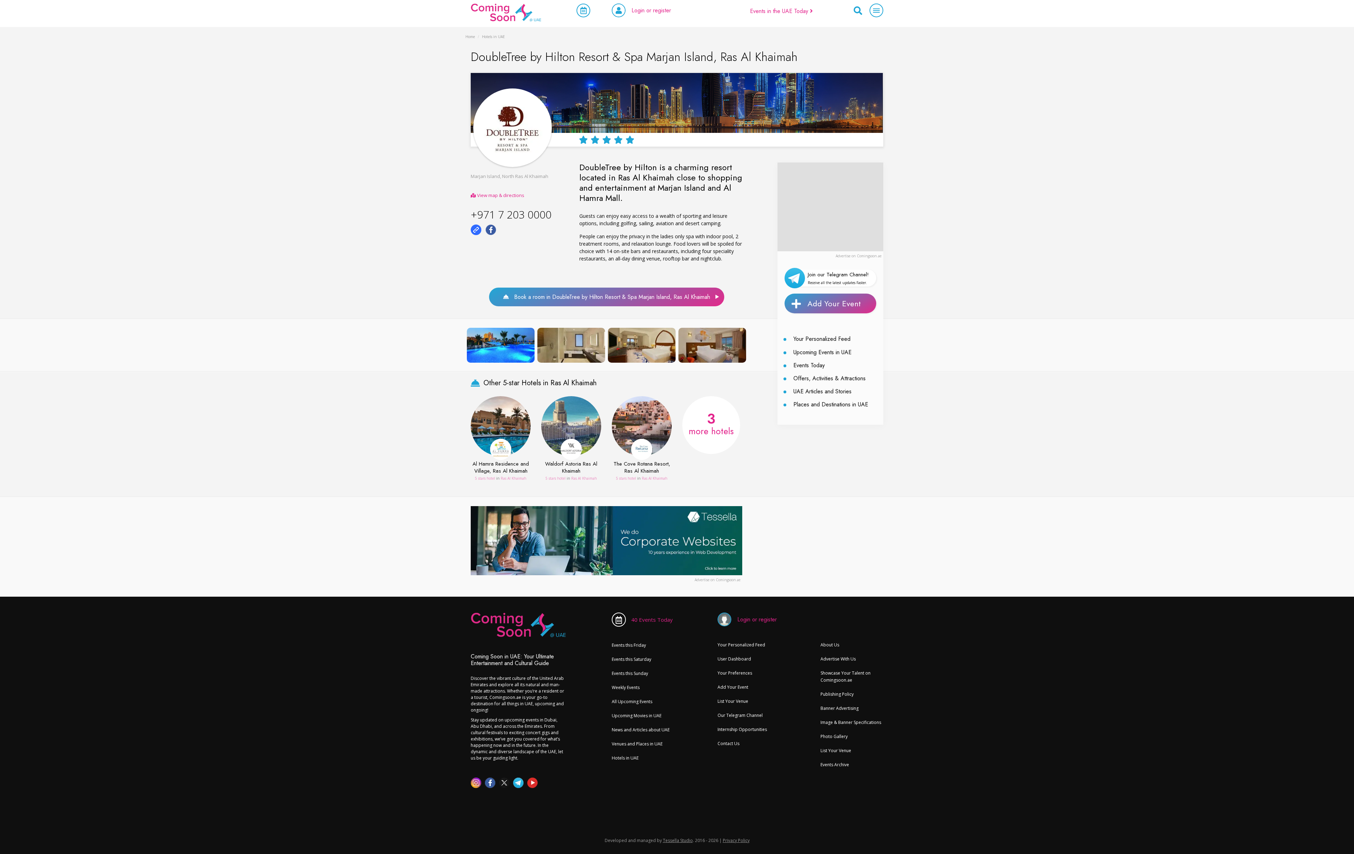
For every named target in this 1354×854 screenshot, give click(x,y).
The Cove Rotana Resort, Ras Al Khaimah (642, 467)
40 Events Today (652, 619)
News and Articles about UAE (641, 730)
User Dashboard (734, 659)
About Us (830, 645)
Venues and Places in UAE (637, 744)
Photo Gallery (834, 736)
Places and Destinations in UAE (830, 404)
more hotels (711, 422)
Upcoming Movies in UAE (636, 716)
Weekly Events (626, 687)
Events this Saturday (631, 659)
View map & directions (500, 195)
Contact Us (728, 744)
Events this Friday (629, 645)
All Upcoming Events (632, 702)
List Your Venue (733, 701)
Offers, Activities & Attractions (829, 378)
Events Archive (835, 765)
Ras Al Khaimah (513, 478)
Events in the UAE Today (780, 11)
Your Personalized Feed (821, 339)
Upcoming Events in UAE (822, 352)
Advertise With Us (838, 659)
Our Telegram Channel (740, 715)
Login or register (651, 10)
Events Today (809, 365)
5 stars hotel (485, 478)
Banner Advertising (840, 708)
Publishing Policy (837, 694)
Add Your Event (834, 303)
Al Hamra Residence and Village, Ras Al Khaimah (500, 467)
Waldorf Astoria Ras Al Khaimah (571, 467)
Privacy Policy (736, 840)
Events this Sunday (630, 673)
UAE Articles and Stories (822, 391)
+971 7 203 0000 (511, 214)
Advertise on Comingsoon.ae (859, 255)
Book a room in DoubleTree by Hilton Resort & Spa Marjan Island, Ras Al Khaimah (609, 297)
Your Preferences (735, 673)
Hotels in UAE (625, 758)
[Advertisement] (830, 206)
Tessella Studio (678, 840)
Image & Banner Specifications (851, 722)
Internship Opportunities (742, 729)
